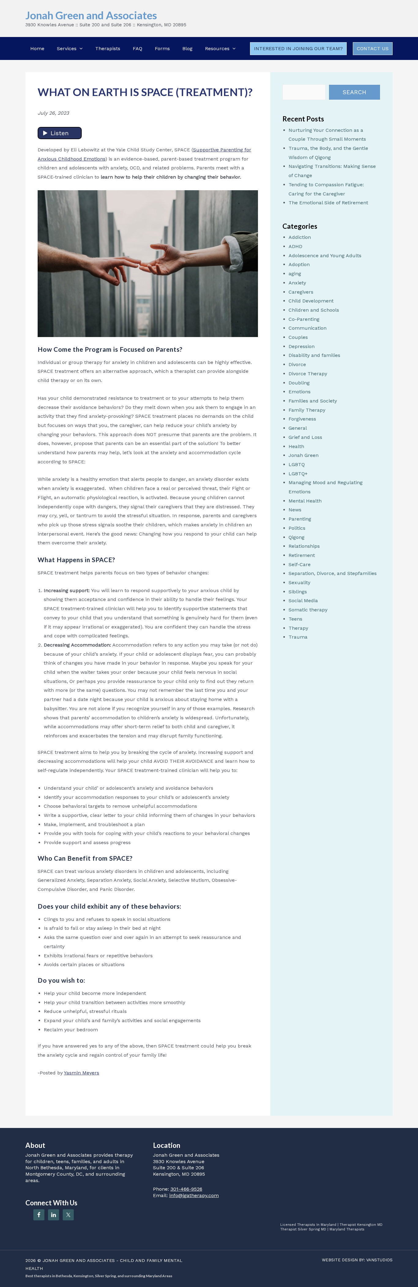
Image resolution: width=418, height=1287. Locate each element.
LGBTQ (297, 464)
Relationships (304, 546)
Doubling (299, 383)
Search (354, 92)
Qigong (296, 537)
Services (67, 48)
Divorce (297, 364)
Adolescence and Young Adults (325, 255)
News (295, 510)
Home (37, 48)
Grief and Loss (305, 437)
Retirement (302, 555)
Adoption (299, 264)
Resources (217, 48)
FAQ (137, 48)
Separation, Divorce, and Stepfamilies (333, 573)
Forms (162, 48)
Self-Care (300, 564)
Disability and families (314, 355)
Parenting (300, 519)
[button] (80, 48)
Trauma (298, 637)
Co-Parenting (304, 319)
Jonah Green (304, 455)
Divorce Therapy (308, 373)
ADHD (295, 246)
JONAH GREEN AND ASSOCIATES (79, 1260)
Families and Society (313, 401)
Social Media (303, 600)
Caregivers (301, 292)
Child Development (311, 301)
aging (295, 273)
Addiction (300, 237)
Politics (297, 528)
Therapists (107, 48)
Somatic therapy (308, 610)
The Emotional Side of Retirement (328, 203)
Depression (302, 346)
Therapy (298, 628)
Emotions (300, 392)
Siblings (298, 592)
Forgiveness (302, 419)
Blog (187, 48)
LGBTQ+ (298, 474)
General (298, 428)
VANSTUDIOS (379, 1260)
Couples (298, 337)
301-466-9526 (186, 1189)
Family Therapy (307, 410)
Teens (295, 619)
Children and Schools (314, 310)
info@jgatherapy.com (194, 1195)
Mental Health (305, 501)
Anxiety (297, 283)
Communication (308, 328)
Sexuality (299, 582)
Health (296, 446)
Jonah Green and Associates (91, 15)
